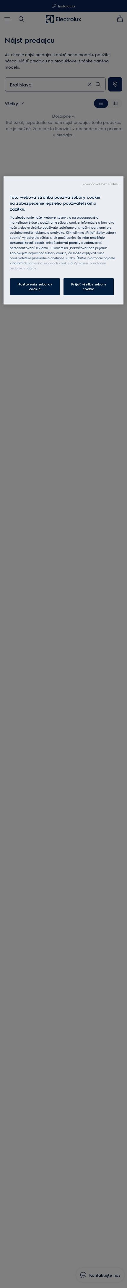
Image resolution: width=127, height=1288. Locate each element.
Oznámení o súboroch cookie (46, 263)
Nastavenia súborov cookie (34, 286)
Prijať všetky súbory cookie (88, 286)
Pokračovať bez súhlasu (100, 184)
